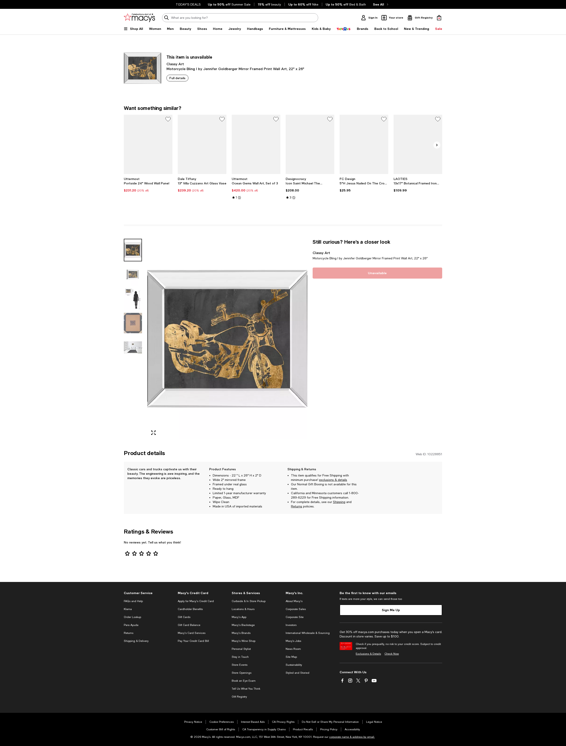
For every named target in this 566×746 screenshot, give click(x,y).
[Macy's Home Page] (139, 17)
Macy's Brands (241, 633)
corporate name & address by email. (352, 736)
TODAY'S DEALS (188, 4)
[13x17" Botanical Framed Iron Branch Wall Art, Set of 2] (418, 144)
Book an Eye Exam (244, 680)
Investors (291, 625)
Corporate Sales (296, 609)
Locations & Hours (243, 609)
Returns (296, 506)
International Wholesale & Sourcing (308, 633)
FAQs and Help (133, 601)
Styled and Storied (297, 672)
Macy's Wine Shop (243, 641)
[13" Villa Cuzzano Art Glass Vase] (202, 144)
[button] (215, 339)
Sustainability (294, 664)
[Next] (436, 145)
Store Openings (241, 672)
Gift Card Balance (189, 625)
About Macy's (294, 601)
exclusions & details (333, 480)
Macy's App (239, 617)
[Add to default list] (168, 119)
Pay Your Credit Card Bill (193, 641)
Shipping (339, 502)
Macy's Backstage (243, 625)
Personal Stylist (241, 648)
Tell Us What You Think (246, 688)
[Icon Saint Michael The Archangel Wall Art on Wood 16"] (310, 144)
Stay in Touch (240, 656)
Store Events (239, 664)
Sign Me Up (391, 610)
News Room (293, 648)
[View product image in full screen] (153, 432)
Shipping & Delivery (136, 641)
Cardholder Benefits (190, 609)
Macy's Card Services (191, 633)
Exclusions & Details (368, 653)
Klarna (128, 609)
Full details (177, 78)
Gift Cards (184, 617)
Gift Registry (239, 696)
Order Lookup (132, 617)
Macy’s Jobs (293, 641)
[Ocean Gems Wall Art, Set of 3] (256, 144)
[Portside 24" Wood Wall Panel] (148, 144)
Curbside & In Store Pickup (249, 601)
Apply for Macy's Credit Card (196, 601)
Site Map (291, 656)
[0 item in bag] (439, 17)
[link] (148, 185)
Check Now (391, 653)
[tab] (133, 250)
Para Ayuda (131, 625)
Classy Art (175, 64)
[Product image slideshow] (227, 339)
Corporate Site (295, 617)
